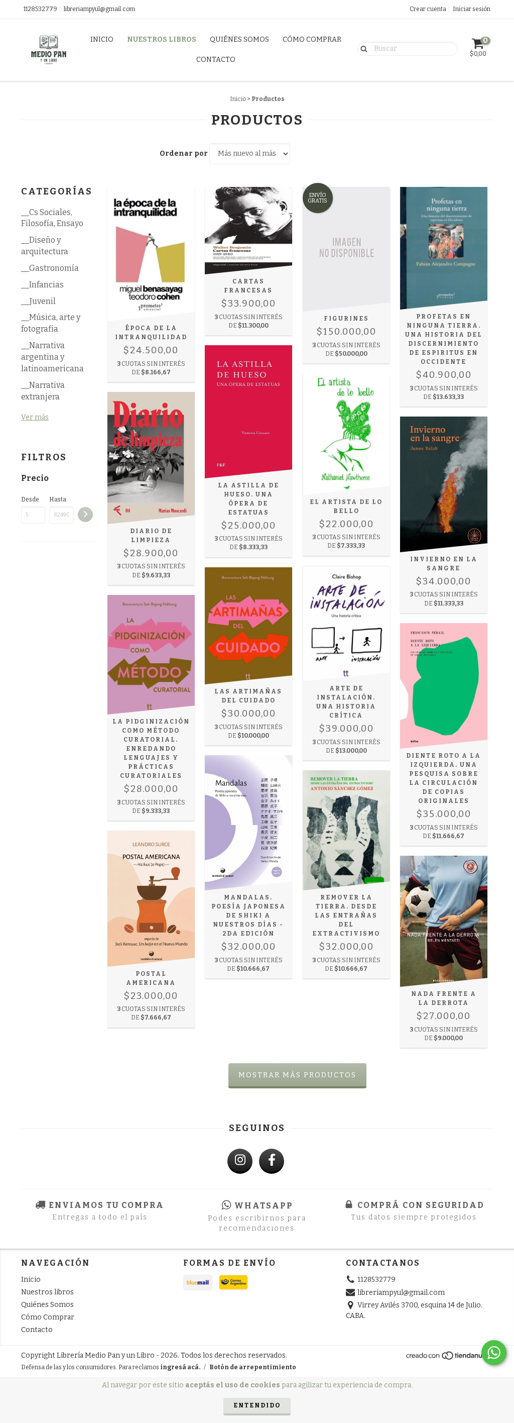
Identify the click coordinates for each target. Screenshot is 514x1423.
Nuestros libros (161, 39)
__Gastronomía (50, 268)
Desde (30, 499)
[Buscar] (361, 48)
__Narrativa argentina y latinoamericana (52, 357)
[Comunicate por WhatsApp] (493, 1352)
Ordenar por (184, 153)
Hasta (57, 499)
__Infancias (42, 284)
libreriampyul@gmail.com (99, 9)
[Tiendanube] (449, 1358)
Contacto (215, 59)
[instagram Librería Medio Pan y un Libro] (239, 1161)
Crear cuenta (428, 9)
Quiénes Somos (239, 39)
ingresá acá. (180, 1367)
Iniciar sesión (471, 9)
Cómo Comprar (312, 39)
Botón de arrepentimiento (252, 1367)
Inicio (101, 39)
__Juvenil (38, 301)
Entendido (257, 1405)
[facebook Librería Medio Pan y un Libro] (271, 1161)
